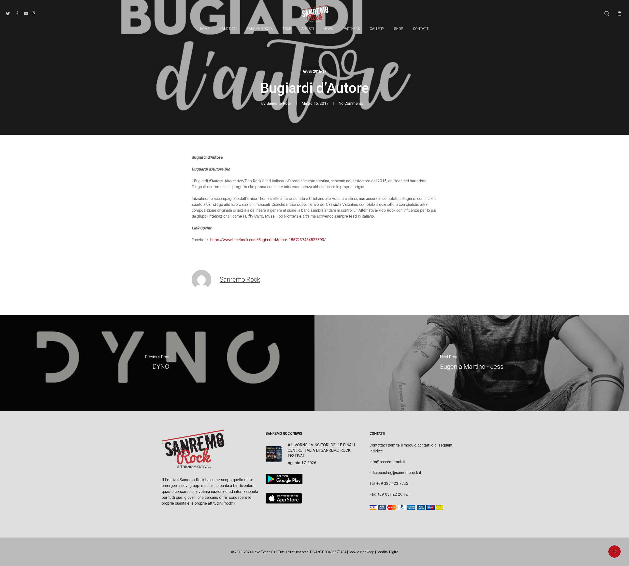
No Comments (351, 103)
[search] (607, 13)
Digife (393, 552)
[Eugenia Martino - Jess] (471, 363)
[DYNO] (157, 363)
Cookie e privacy (361, 552)
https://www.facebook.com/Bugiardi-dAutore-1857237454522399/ (268, 239)
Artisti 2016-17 (314, 71)
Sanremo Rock (279, 103)
